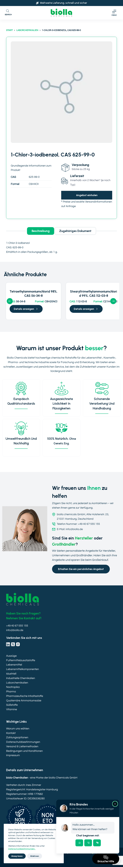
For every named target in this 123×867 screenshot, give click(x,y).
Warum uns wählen (17, 728)
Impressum (13, 755)
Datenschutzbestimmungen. (22, 849)
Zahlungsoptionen (17, 737)
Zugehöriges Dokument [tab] (75, 231)
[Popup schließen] (115, 804)
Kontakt (11, 733)
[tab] (79, 842)
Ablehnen (34, 856)
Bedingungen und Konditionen (24, 751)
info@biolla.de (14, 630)
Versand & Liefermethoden (22, 746)
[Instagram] (18, 644)
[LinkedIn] (8, 644)
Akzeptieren (17, 856)
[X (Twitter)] (13, 644)
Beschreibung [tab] (41, 231)
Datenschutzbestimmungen (23, 742)
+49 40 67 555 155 (17, 625)
